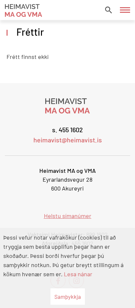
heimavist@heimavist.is (67, 140)
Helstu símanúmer (67, 215)
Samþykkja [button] (67, 296)
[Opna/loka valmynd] (125, 10)
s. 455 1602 (67, 130)
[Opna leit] (108, 9)
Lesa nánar (78, 274)
